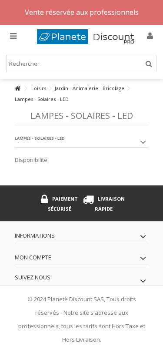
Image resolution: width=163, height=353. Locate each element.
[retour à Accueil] (17, 88)
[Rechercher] (149, 64)
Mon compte (33, 257)
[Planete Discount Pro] (88, 36)
